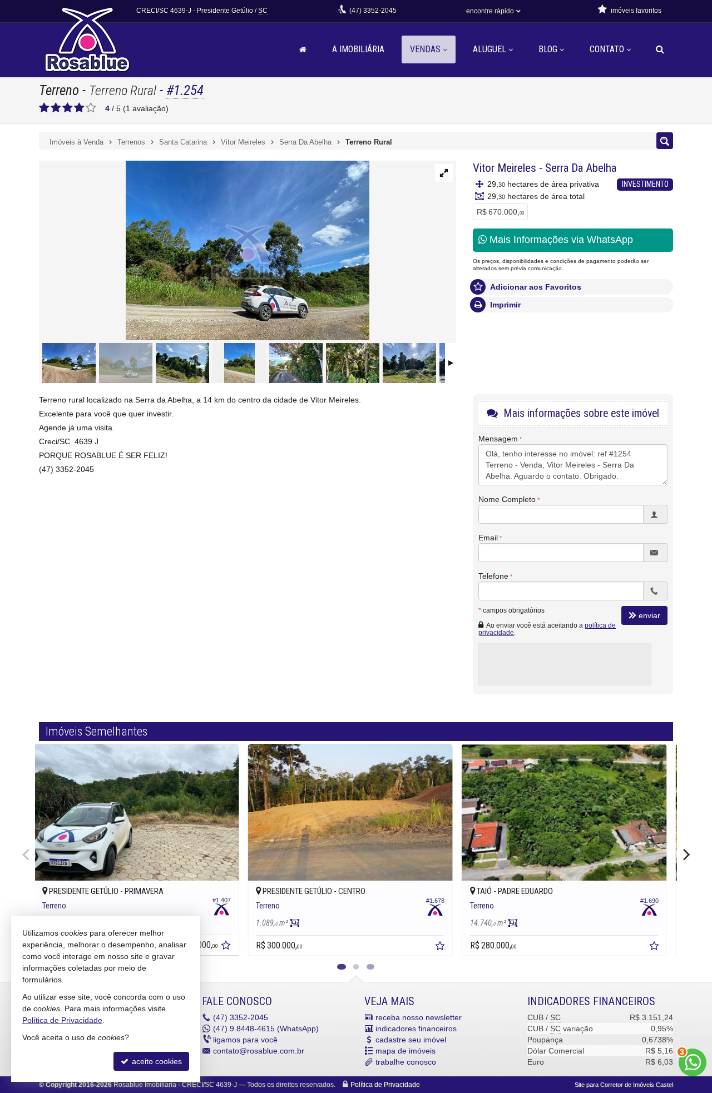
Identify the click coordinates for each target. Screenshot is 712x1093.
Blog (547, 49)
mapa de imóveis (405, 1050)
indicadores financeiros (416, 1028)
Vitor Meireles (504, 168)
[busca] (660, 49)
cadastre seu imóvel (410, 1039)
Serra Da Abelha (580, 168)
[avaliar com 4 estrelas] (79, 107)
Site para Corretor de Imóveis (624, 1084)
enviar (649, 615)
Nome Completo (507, 499)
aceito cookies (156, 1061)
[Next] (685, 854)
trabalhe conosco (405, 1061)
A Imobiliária (358, 49)
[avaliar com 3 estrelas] (67, 107)
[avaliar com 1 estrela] (44, 107)
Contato (607, 49)
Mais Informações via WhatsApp (560, 239)
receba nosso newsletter (418, 1017)
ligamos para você (245, 1039)
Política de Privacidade (385, 1085)
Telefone (493, 576)
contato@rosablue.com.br (258, 1050)
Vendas (425, 49)
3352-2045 (373, 10)
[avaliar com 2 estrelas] (56, 107)
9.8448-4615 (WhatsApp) (266, 1028)
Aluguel (489, 49)
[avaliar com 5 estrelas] (91, 107)
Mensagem (498, 438)
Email (488, 537)
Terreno (59, 90)
